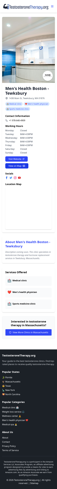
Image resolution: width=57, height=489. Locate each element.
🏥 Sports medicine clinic (17, 109)
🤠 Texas (6, 385)
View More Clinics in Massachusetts (30, 332)
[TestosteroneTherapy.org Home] (26, 6)
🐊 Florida (7, 377)
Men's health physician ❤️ (15, 420)
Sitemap (34, 483)
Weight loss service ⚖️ (13, 411)
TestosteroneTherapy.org (27, 480)
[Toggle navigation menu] (52, 6)
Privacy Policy (9, 446)
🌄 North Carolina (11, 394)
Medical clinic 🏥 (10, 407)
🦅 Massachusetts (11, 381)
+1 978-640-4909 (17, 120)
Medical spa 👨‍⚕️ (9, 424)
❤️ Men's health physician (36, 104)
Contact (6, 441)
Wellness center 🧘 (11, 416)
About (5, 437)
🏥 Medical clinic (13, 104)
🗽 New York (8, 390)
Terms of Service (10, 450)
